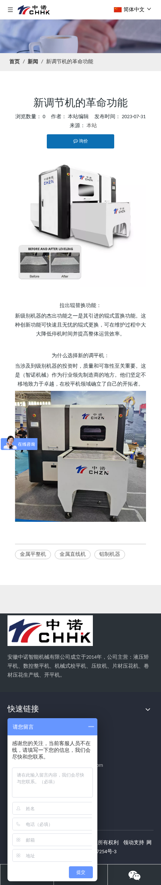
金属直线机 (73, 554)
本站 (91, 126)
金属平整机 (33, 554)
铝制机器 (109, 554)
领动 (128, 843)
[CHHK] (50, 630)
